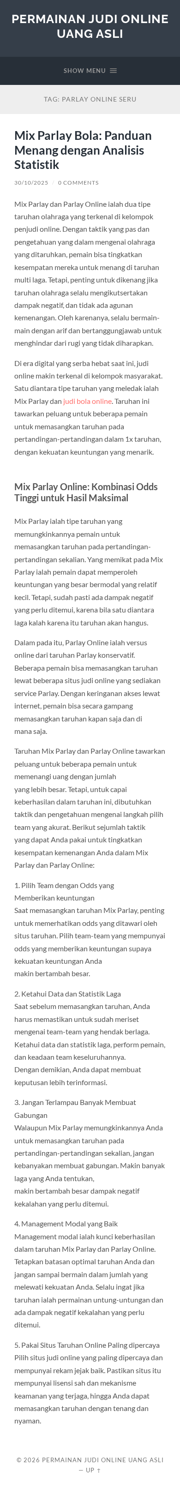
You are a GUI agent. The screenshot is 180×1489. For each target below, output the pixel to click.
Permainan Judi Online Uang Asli (90, 26)
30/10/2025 (31, 182)
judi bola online (87, 400)
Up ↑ (94, 1470)
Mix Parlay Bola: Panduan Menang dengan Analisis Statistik (83, 150)
